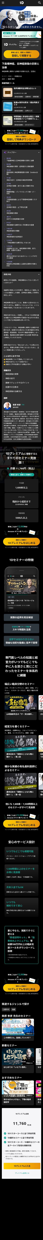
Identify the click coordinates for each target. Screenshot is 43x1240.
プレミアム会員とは (22, 1173)
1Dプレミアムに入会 (22, 1166)
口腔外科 (6, 1009)
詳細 (23, 405)
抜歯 (13, 1009)
